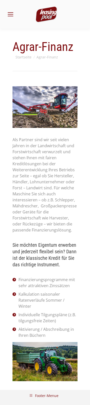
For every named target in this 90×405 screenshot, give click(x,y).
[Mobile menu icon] (11, 14)
